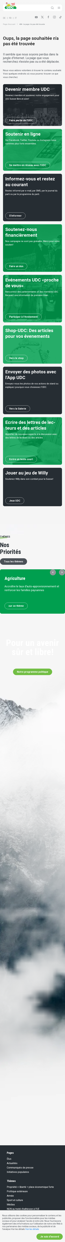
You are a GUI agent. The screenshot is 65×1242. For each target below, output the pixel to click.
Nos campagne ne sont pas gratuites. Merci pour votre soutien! (32, 243)
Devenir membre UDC (27, 89)
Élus (9, 1158)
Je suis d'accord (49, 1236)
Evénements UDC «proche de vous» (32, 282)
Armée (10, 1195)
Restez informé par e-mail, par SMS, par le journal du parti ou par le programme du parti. (31, 192)
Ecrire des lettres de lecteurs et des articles (30, 425)
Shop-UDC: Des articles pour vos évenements (29, 333)
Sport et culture (15, 1200)
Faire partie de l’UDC (21, 120)
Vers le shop (16, 358)
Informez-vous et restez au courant (30, 181)
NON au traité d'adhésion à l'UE (23, 1208)
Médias (11, 1204)
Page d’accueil (9, 24)
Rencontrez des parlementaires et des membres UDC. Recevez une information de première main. (32, 293)
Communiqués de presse (20, 1167)
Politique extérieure (17, 1191)
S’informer (15, 215)
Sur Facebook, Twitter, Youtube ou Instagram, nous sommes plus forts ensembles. (30, 142)
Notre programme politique (32, 671)
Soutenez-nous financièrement (21, 232)
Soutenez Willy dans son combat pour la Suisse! (29, 479)
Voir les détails (32, 1229)
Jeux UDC (14, 500)
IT (16, 18)
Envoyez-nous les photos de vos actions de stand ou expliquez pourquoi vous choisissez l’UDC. (31, 385)
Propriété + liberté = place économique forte (30, 1187)
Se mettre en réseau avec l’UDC (27, 165)
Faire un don (16, 266)
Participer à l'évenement (23, 316)
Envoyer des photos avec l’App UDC (30, 374)
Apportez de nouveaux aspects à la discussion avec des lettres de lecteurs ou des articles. (31, 436)
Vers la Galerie (17, 408)
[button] (53, 572)
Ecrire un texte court (21, 459)
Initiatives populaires (18, 1172)
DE (4, 18)
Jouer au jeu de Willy (26, 472)
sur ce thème (16, 605)
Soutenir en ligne (23, 134)
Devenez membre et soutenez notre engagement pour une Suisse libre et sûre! (32, 97)
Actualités (12, 1163)
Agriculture (15, 578)
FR (10, 18)
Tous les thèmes (13, 561)
